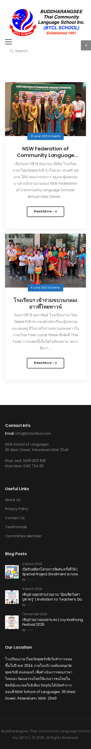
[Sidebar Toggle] (86, 45)
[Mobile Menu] (8, 41)
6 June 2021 (39, 288)
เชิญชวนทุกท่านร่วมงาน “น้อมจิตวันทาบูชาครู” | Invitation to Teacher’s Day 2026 (53, 599)
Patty (29, 580)
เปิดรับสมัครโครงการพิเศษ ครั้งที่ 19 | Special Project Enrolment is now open (50, 574)
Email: (9, 433)
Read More (43, 211)
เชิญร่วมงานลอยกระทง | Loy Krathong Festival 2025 (52, 622)
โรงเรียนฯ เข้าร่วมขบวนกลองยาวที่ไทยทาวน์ (45, 303)
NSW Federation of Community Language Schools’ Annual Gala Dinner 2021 (45, 158)
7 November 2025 (35, 614)
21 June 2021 (39, 136)
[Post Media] (45, 109)
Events (55, 136)
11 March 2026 (32, 564)
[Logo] (47, 23)
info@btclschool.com (33, 433)
